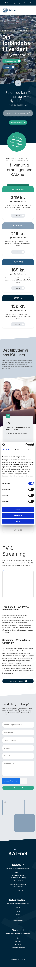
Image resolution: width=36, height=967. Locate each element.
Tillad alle (18, 510)
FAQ (18, 938)
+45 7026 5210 (18, 887)
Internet (18, 914)
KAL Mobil (18, 917)
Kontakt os (18, 944)
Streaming (18, 911)
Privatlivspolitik (18, 921)
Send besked (18, 788)
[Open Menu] (32, 10)
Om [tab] (29, 450)
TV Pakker (18, 908)
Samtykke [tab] (6, 450)
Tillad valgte (18, 515)
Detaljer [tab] (18, 450)
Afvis (18, 521)
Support (18, 941)
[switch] (31, 489)
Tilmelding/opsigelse (18, 948)
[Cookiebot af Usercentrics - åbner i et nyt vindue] (25, 444)
